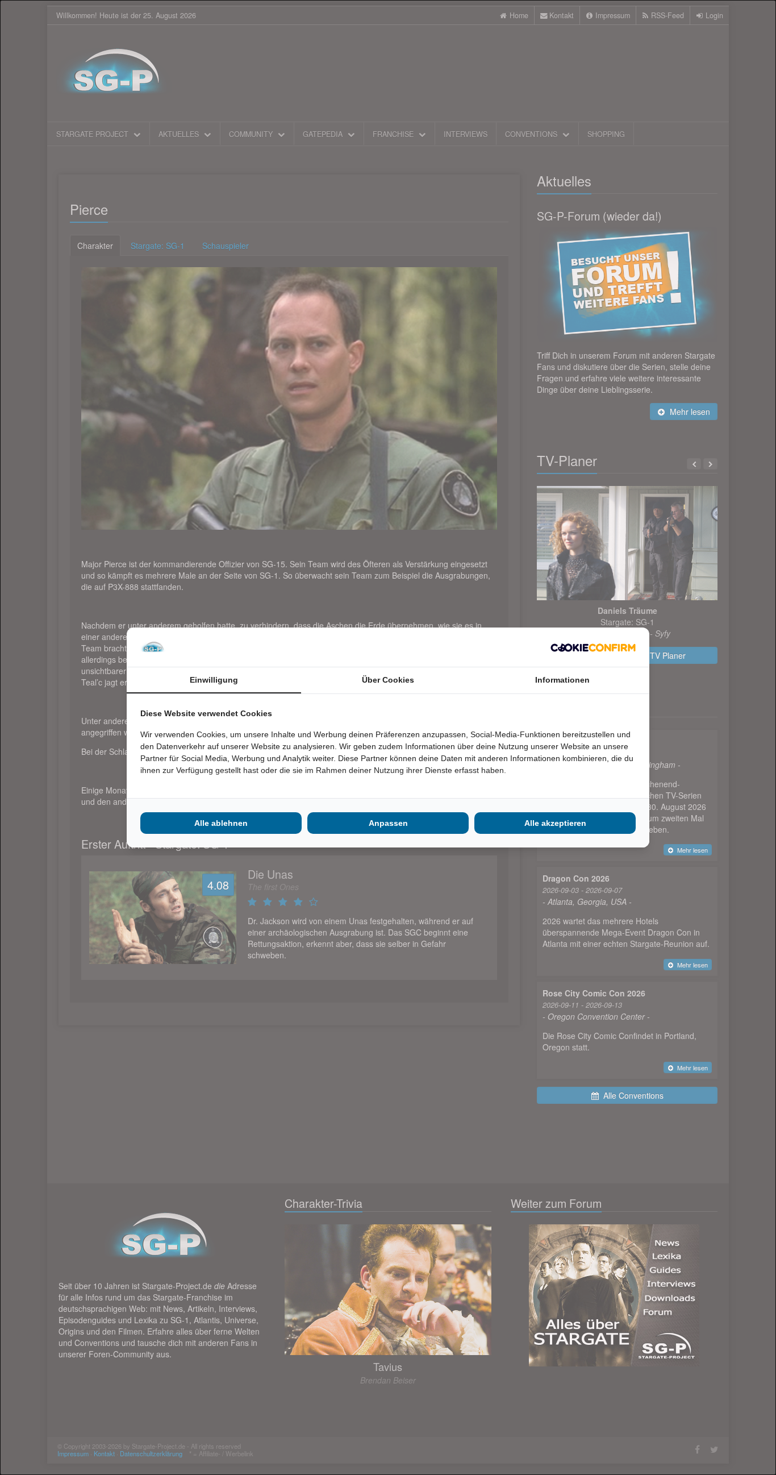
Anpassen (388, 823)
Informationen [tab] (562, 679)
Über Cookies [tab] (388, 679)
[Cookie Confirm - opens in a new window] (593, 647)
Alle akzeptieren (555, 823)
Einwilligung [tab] (214, 679)
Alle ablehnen (221, 823)
